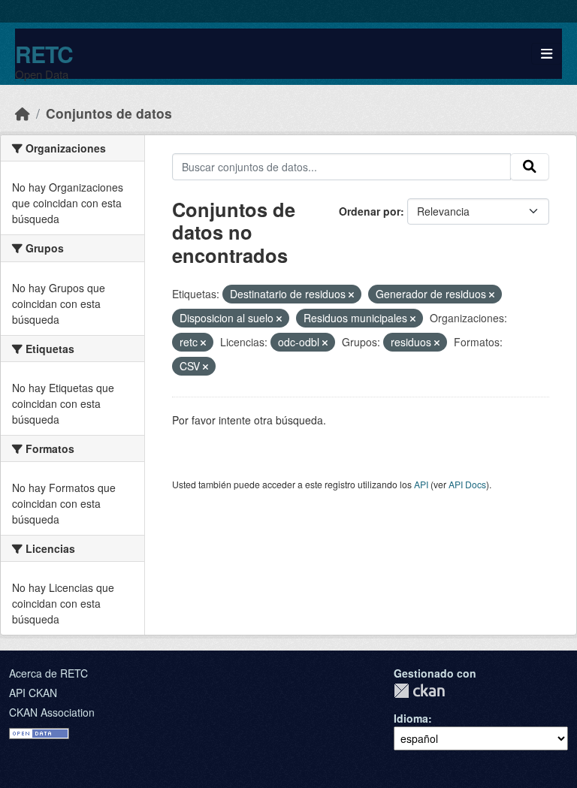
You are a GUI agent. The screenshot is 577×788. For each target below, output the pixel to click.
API (421, 484)
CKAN (419, 691)
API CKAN (33, 692)
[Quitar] (351, 294)
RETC (44, 54)
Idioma (411, 718)
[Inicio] (22, 113)
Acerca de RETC (48, 673)
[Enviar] (529, 166)
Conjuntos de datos (109, 113)
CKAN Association (52, 712)
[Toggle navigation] (546, 54)
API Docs (467, 484)
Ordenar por (369, 211)
